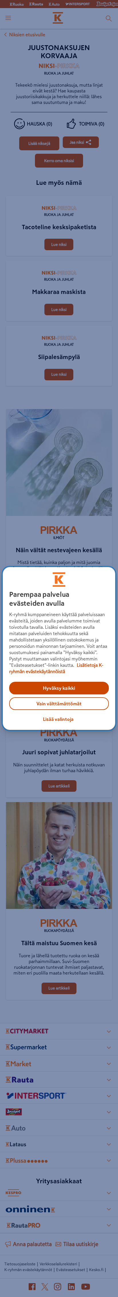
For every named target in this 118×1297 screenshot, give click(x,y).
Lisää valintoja (58, 719)
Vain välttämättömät (59, 703)
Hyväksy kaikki (59, 688)
